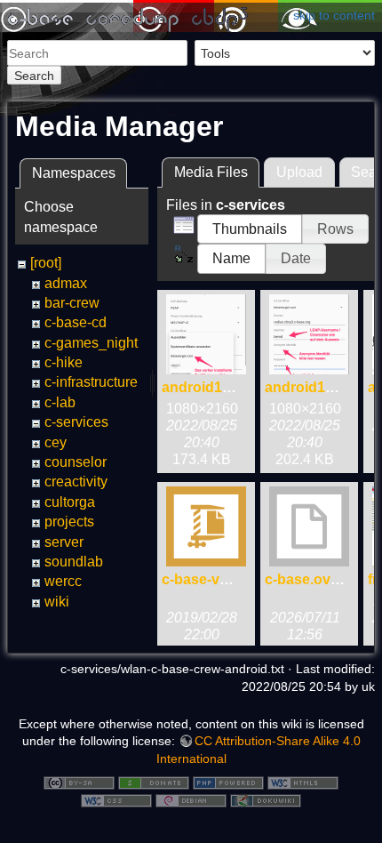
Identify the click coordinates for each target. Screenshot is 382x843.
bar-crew (71, 302)
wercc (63, 581)
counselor (75, 462)
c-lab (60, 402)
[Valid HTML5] (302, 782)
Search (34, 75)
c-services (76, 422)
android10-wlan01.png (237, 387)
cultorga (69, 502)
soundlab (73, 561)
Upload (299, 172)
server (64, 542)
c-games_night (91, 342)
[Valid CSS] (116, 799)
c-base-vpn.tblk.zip (225, 579)
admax (65, 283)
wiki (56, 601)
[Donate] (153, 782)
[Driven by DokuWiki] (265, 799)
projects (69, 521)
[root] (45, 262)
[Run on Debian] (191, 799)
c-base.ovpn (306, 579)
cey (55, 442)
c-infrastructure (91, 381)
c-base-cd (75, 322)
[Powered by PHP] (228, 782)
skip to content (334, 15)
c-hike (63, 362)
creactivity (75, 481)
